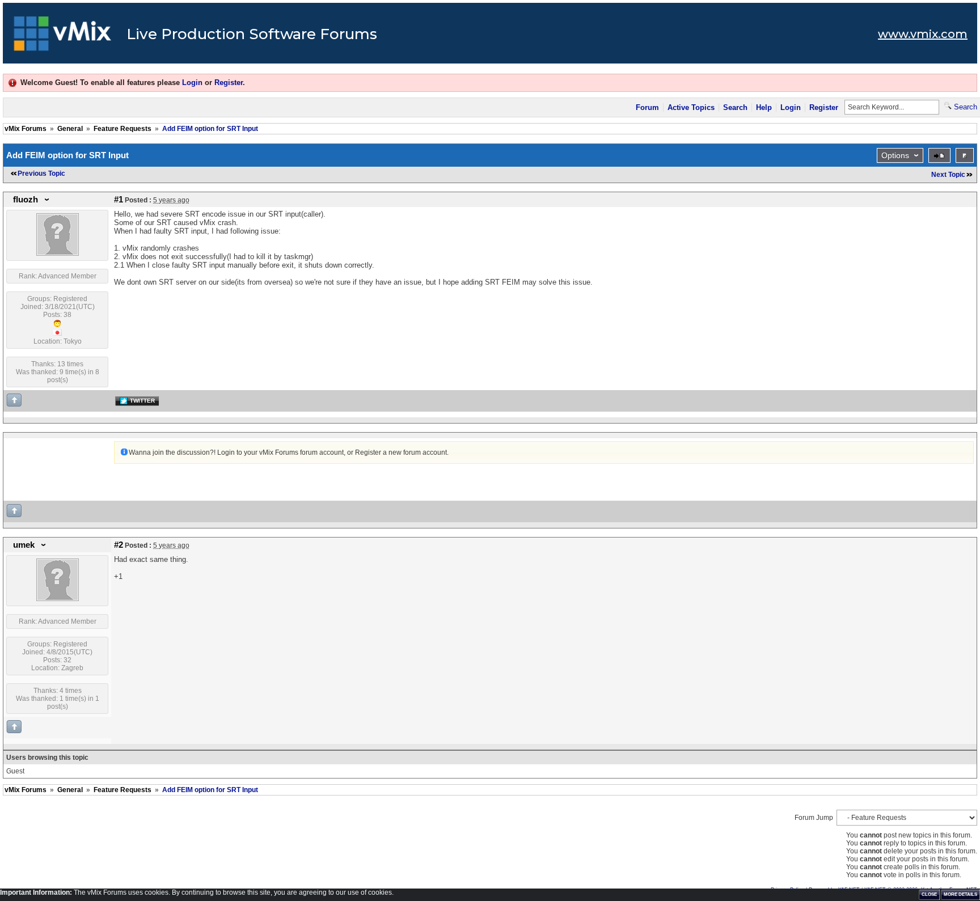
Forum (647, 107)
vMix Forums (26, 129)
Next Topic (948, 175)
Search (735, 107)
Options (895, 155)
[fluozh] (57, 253)
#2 (118, 544)
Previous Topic (41, 173)
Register (228, 82)
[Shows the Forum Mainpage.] (63, 37)
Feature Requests (122, 129)
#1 (118, 199)
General (70, 129)
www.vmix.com (923, 34)
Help (764, 107)
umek (24, 544)
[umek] (57, 599)
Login (192, 82)
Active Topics (691, 107)
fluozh (25, 199)
